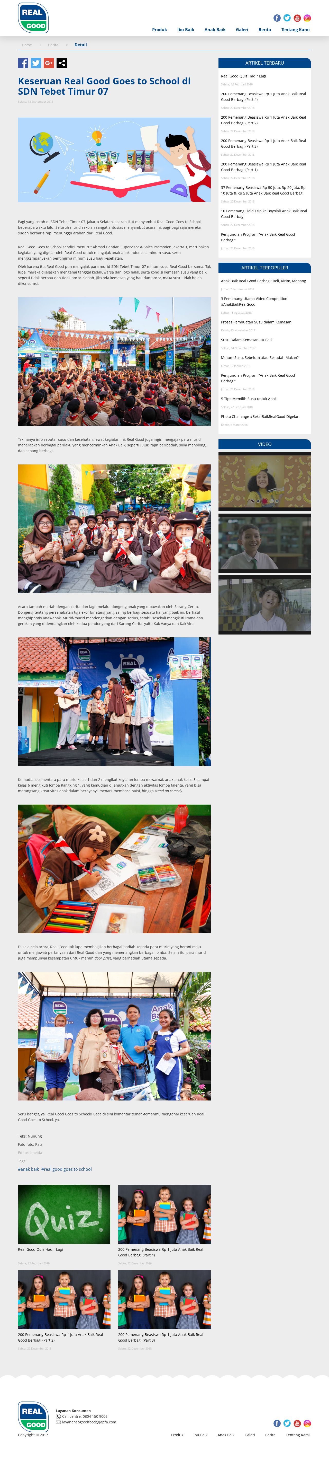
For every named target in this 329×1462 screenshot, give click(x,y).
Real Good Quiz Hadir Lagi (40, 1249)
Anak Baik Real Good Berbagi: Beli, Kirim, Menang (263, 280)
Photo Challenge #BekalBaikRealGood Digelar (260, 416)
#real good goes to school (66, 1169)
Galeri (242, 29)
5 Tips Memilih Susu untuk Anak (249, 398)
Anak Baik (215, 29)
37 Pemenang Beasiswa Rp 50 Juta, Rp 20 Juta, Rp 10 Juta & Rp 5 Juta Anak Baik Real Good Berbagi (263, 190)
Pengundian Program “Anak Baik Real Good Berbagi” (258, 237)
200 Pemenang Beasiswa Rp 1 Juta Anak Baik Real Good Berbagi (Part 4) (160, 1252)
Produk (159, 29)
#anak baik (28, 1169)
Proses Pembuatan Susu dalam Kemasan (256, 322)
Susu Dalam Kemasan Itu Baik (246, 339)
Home (27, 44)
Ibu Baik (185, 29)
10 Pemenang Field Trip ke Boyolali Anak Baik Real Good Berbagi (264, 213)
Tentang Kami (295, 29)
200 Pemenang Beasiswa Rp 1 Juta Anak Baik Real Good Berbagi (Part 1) (263, 167)
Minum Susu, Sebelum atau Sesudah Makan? (260, 357)
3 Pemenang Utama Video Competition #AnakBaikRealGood (254, 301)
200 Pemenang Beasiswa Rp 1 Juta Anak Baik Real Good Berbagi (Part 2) (60, 1337)
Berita (265, 29)
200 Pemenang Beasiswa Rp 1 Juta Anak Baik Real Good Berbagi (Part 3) (160, 1337)
